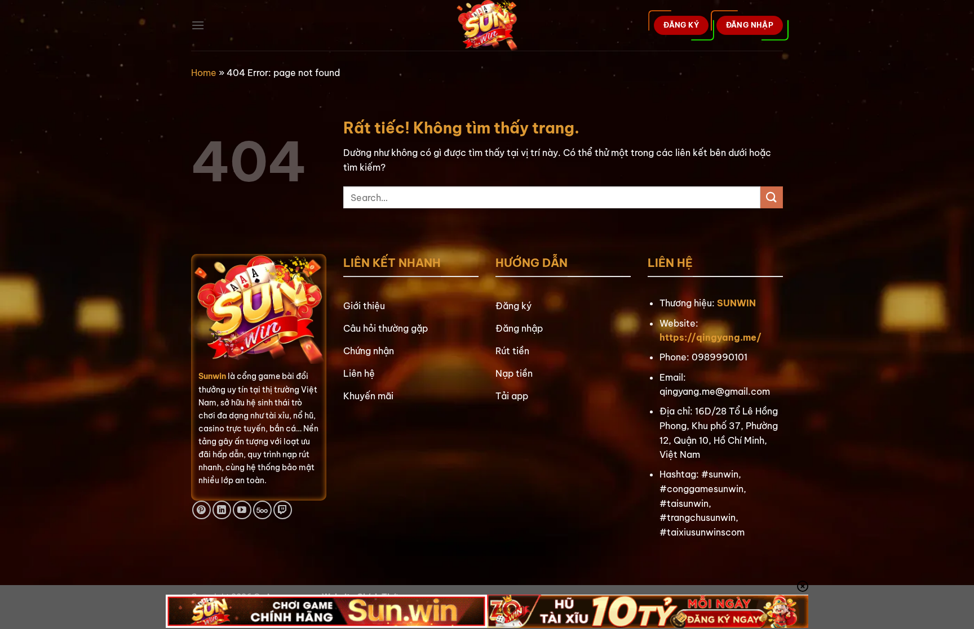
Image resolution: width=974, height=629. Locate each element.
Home (203, 72)
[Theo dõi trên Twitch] (282, 510)
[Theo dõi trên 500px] (262, 510)
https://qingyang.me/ (710, 337)
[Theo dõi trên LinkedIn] (221, 510)
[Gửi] (771, 197)
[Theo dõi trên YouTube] (242, 510)
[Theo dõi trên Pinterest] (201, 510)
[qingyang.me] (487, 25)
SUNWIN (736, 303)
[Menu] (198, 25)
